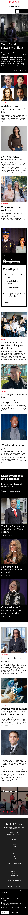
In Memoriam (14, 869)
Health (3, 705)
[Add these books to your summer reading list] (14, 88)
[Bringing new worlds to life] (14, 376)
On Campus (4, 204)
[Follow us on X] (8, 886)
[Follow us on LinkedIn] (17, 886)
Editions (14, 873)
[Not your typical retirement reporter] (14, 138)
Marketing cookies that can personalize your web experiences (13, 908)
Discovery (14, 849)
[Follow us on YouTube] (19, 886)
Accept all (5, 912)
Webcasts (14, 871)
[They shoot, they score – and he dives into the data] (14, 742)
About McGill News (14, 881)
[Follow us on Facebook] (11, 886)
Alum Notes (14, 867)
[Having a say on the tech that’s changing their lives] (14, 324)
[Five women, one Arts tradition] (14, 189)
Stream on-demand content (10, 491)
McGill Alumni (14, 875)
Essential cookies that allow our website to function (14, 899)
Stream (14, 856)
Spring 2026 (7, 811)
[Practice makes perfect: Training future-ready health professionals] (14, 690)
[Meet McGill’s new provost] (14, 640)
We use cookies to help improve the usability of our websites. (11, 891)
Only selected (14, 912)
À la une (15, 858)
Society (21, 18)
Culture (14, 18)
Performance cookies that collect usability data (12, 903)
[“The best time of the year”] (14, 427)
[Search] (17, 11)
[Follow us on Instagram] (14, 886)
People (3, 153)
